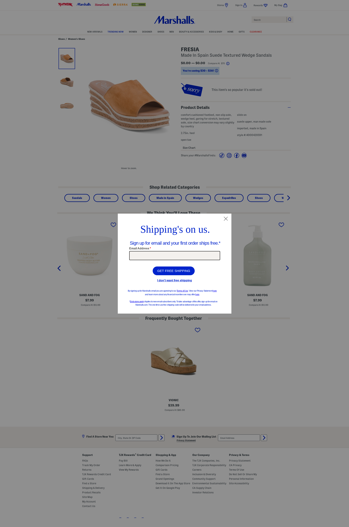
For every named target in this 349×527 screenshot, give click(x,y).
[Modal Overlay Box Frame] (174, 264)
